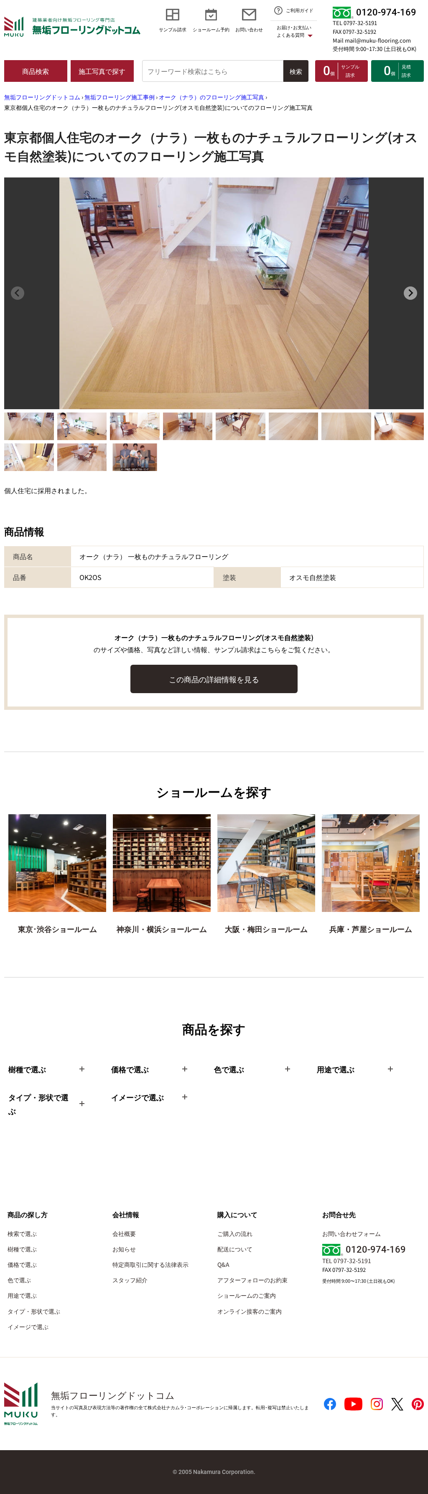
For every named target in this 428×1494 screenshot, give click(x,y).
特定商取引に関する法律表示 (150, 1264)
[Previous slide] (17, 293)
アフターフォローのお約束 (252, 1280)
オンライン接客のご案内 (249, 1311)
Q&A (223, 1264)
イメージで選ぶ (28, 1326)
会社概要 (124, 1233)
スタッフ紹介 (130, 1280)
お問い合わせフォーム (351, 1233)
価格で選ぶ (22, 1264)
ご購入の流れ (234, 1233)
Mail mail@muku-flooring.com (372, 40)
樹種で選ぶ (22, 1249)
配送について (234, 1249)
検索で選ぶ (22, 1233)
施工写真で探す (102, 71)
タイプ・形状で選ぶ (34, 1311)
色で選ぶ (19, 1280)
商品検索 (35, 71)
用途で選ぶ (22, 1295)
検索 (296, 71)
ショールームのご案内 (246, 1295)
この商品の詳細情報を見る (214, 679)
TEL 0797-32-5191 (355, 23)
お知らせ (124, 1249)
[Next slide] (410, 293)
